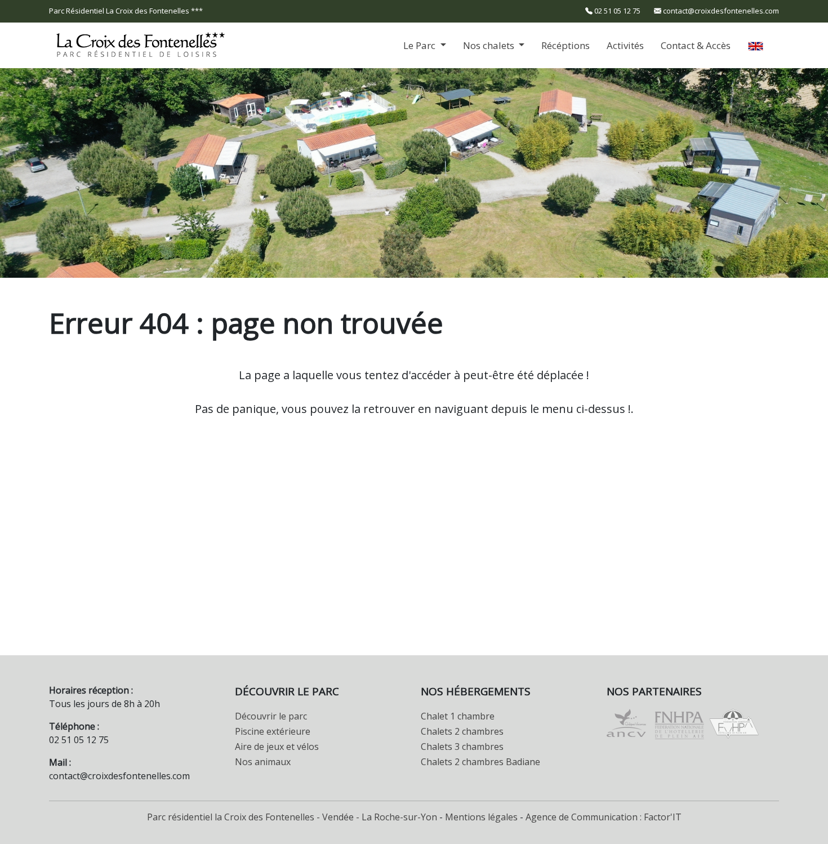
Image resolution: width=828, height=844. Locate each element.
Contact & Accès (696, 45)
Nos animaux (263, 762)
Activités (625, 45)
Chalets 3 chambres (462, 746)
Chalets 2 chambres (462, 731)
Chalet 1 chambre (458, 716)
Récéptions (565, 45)
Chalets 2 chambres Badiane (480, 762)
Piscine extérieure (272, 731)
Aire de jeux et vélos (277, 746)
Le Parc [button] (420, 45)
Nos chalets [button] (490, 45)
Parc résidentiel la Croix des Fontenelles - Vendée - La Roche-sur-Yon (292, 817)
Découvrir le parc (271, 716)
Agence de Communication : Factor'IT (604, 817)
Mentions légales (481, 817)
